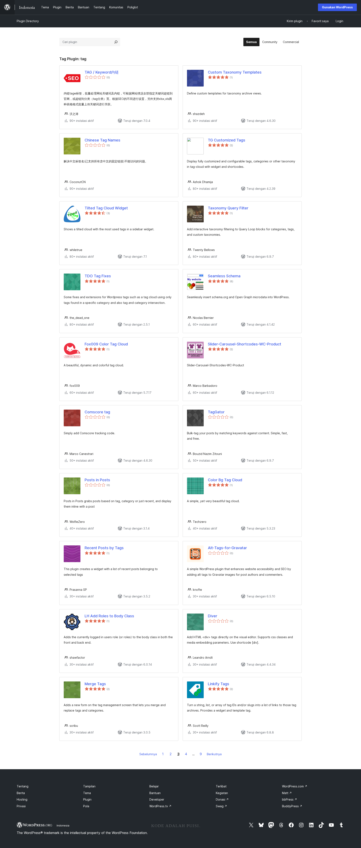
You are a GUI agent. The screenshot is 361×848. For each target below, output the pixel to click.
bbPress (289, 799)
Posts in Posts (97, 480)
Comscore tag (97, 412)
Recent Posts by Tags (104, 548)
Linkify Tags (218, 684)
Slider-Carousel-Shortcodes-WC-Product (244, 344)
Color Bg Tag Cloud (225, 480)
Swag (221, 806)
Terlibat (221, 786)
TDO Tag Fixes (98, 276)
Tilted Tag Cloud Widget (106, 208)
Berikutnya (214, 754)
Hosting (22, 799)
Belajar (154, 786)
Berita (21, 793)
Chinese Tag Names (102, 140)
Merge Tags (95, 684)
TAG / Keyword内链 (102, 72)
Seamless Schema (224, 276)
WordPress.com (294, 786)
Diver (212, 616)
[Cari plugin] (116, 42)
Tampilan (89, 786)
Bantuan (155, 793)
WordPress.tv (160, 806)
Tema (87, 793)
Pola (86, 806)
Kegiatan (222, 793)
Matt (287, 793)
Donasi (222, 799)
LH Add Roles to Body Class (109, 616)
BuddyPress (292, 806)
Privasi (21, 806)
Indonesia (63, 825)
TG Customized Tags (226, 140)
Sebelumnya (148, 754)
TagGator (216, 412)
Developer (156, 799)
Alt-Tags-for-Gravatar (227, 548)
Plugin (87, 799)
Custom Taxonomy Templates (235, 72)
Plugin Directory (28, 21)
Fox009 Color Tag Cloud (106, 344)
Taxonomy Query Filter (228, 208)
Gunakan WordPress (337, 7)
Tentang (22, 786)
